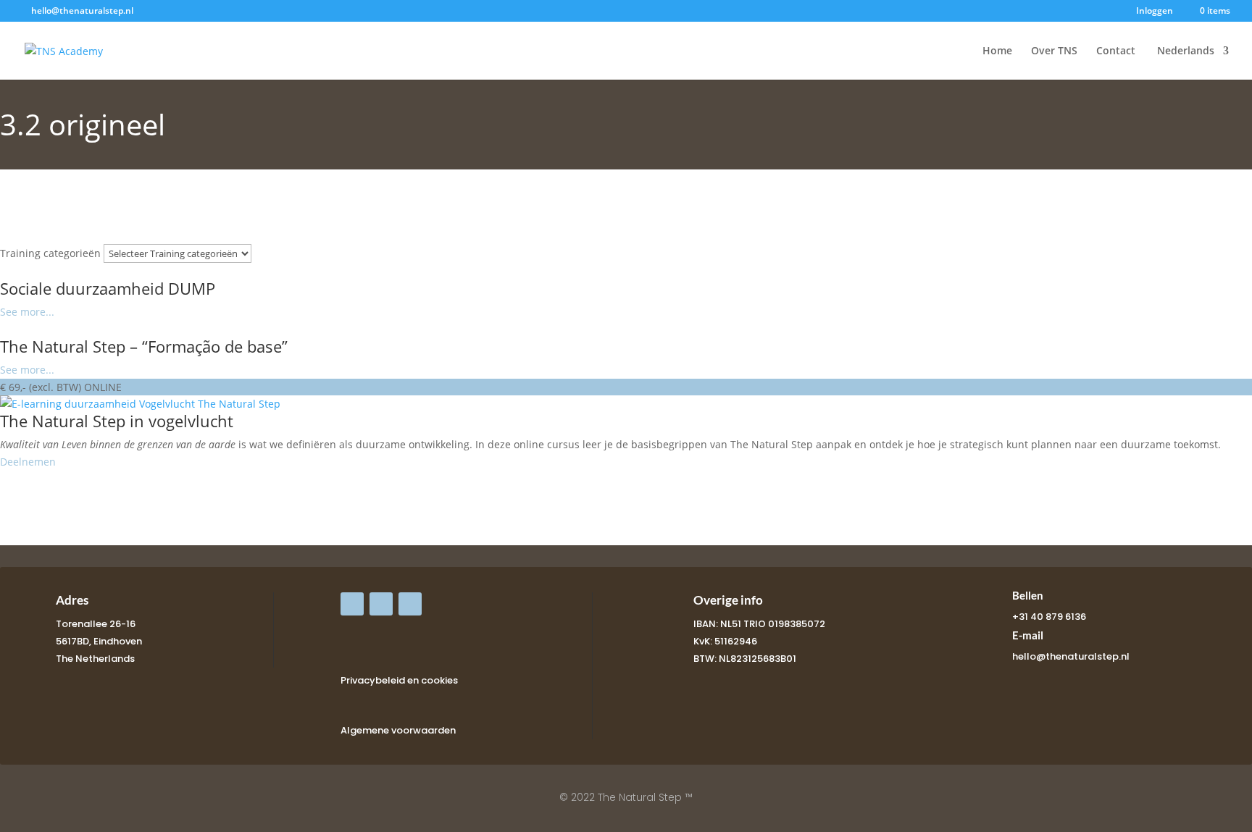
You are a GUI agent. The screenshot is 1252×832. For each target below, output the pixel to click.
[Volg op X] (381, 603)
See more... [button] (27, 312)
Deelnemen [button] (28, 461)
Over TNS (1054, 51)
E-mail (1027, 635)
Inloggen (1154, 12)
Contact (1115, 51)
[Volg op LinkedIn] (410, 603)
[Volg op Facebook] (352, 603)
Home (997, 51)
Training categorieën (50, 253)
